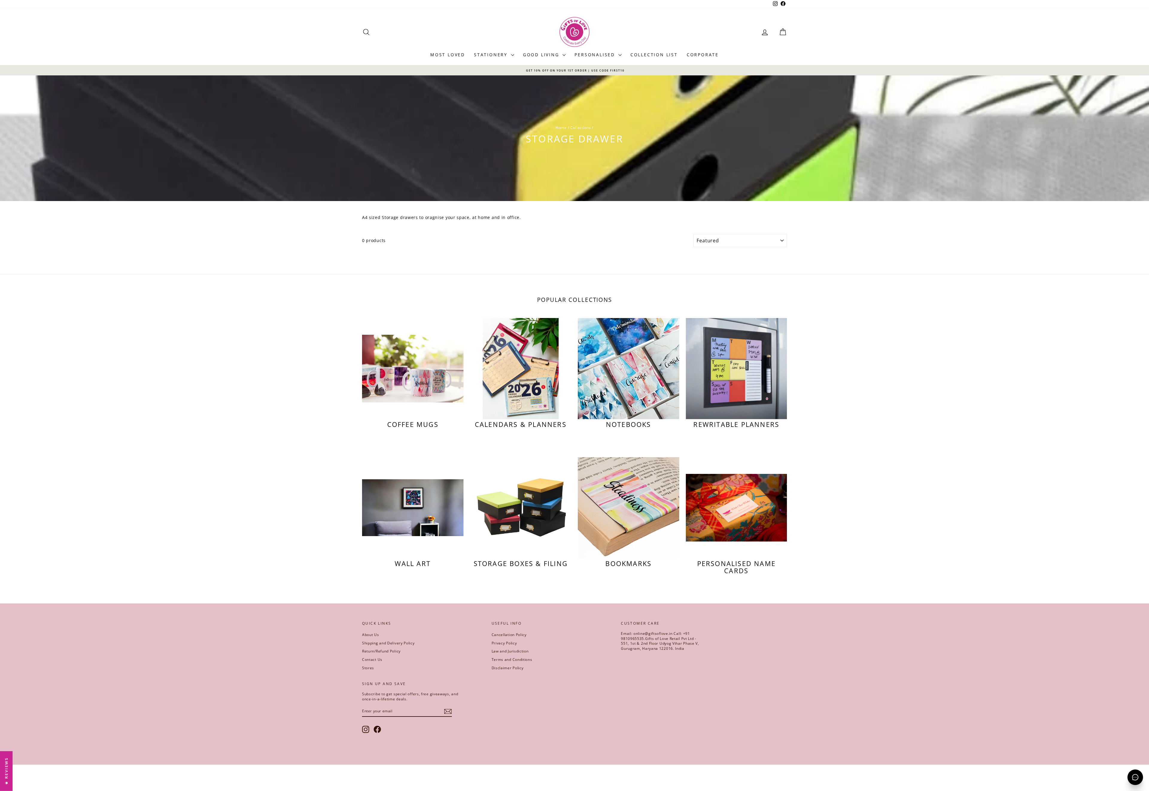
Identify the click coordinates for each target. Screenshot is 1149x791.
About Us (370, 634)
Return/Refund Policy (381, 651)
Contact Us (372, 659)
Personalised (595, 54)
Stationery (492, 54)
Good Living (542, 54)
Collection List (654, 54)
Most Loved (447, 54)
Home (561, 127)
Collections (580, 127)
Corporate (703, 54)
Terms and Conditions (512, 659)
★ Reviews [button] (6, 771)
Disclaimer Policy (508, 667)
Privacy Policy (504, 643)
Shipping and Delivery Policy (388, 643)
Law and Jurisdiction (510, 651)
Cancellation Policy (509, 634)
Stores (368, 667)
